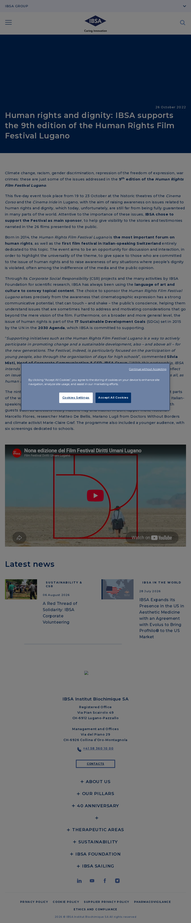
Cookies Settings (76, 397)
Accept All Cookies (113, 397)
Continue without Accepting (147, 369)
